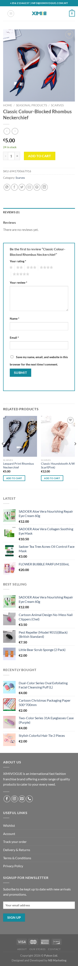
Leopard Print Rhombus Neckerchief (18, 465)
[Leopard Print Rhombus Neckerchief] (20, 436)
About (22, 949)
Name (14, 318)
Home (7, 105)
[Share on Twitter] (22, 187)
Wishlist (9, 825)
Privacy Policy (13, 866)
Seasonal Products (31, 105)
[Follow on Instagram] (14, 798)
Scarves (57, 105)
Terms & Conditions (17, 858)
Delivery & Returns (16, 850)
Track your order (15, 842)
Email (14, 337)
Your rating (18, 261)
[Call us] (29, 798)
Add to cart (39, 156)
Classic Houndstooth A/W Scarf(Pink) (58, 465)
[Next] (75, 452)
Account (9, 834)
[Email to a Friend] (29, 187)
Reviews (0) (11, 212)
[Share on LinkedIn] (44, 187)
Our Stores (37, 949)
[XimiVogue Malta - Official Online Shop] (39, 13)
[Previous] (3, 452)
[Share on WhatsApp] (7, 187)
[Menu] (10, 13)
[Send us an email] (22, 798)
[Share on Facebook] (14, 187)
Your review (18, 282)
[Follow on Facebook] (7, 798)
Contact (54, 949)
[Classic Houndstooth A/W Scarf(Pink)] (58, 436)
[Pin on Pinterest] (36, 187)
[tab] (39, 212)
